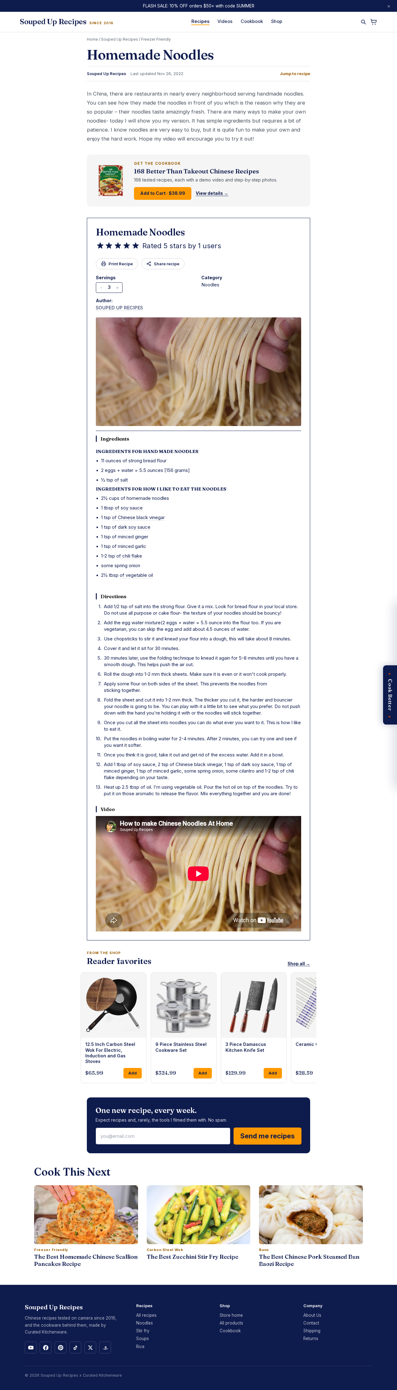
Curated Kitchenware (102, 1375)
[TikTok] (75, 1347)
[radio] (100, 246)
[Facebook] (45, 1347)
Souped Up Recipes (119, 39)
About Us (312, 1315)
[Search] (363, 22)
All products (231, 1322)
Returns (310, 1338)
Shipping (311, 1330)
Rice (140, 1346)
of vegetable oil (136, 575)
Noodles (144, 1322)
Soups (142, 1338)
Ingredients (114, 439)
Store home (231, 1315)
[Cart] (373, 21)
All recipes (146, 1315)
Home (92, 39)
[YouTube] (31, 1347)
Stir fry (142, 1330)
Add (132, 1072)
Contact (311, 1322)
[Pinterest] (60, 1347)
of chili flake (129, 556)
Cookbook (252, 21)
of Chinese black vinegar (138, 517)
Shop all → (299, 963)
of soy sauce (129, 508)
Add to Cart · (162, 193)
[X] (90, 1347)
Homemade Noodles (140, 232)
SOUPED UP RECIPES (119, 308)
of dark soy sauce (131, 527)
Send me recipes (267, 1136)
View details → (212, 193)
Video (107, 809)
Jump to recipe (295, 73)
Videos (225, 21)
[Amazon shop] (105, 1347)
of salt (121, 480)
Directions (113, 596)
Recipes (200, 21)
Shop (276, 21)
